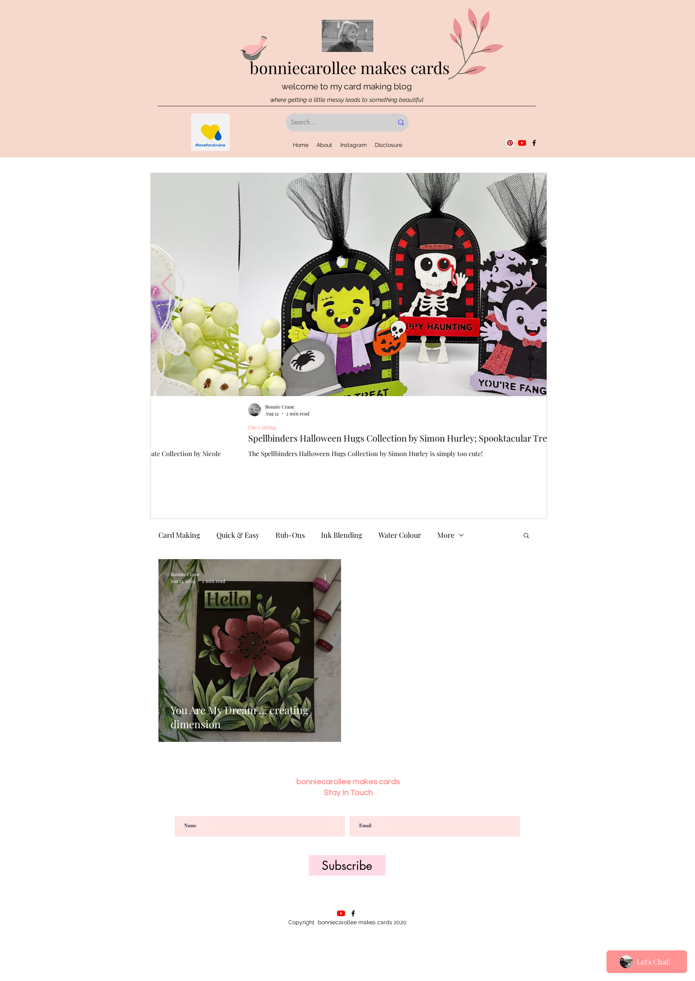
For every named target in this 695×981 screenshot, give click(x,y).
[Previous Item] (166, 284)
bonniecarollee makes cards (350, 67)
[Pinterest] (510, 143)
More (445, 535)
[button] (526, 536)
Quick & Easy (237, 535)
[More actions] (328, 577)
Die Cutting (174, 427)
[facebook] (534, 143)
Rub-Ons (290, 535)
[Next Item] (530, 284)
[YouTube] (522, 143)
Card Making (179, 535)
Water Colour (399, 535)
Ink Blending (341, 535)
